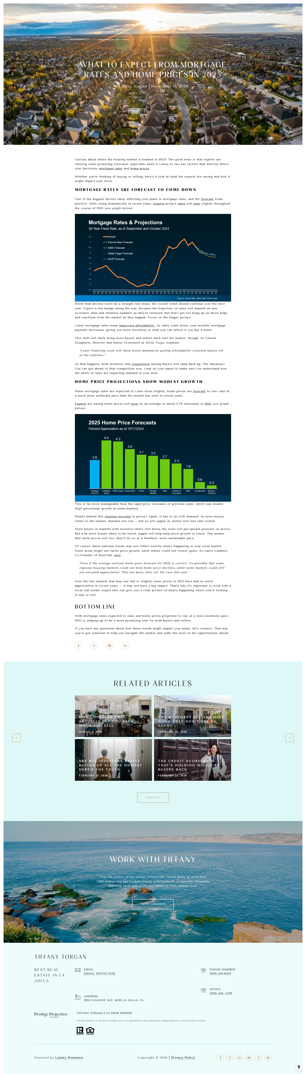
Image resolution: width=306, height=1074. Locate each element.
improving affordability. (137, 325)
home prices (140, 168)
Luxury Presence (69, 1058)
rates (181, 203)
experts (158, 203)
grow (134, 403)
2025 (208, 403)
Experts (80, 403)
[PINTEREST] (268, 1057)
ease (196, 203)
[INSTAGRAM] (229, 1057)
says (117, 555)
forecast (207, 199)
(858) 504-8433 (220, 973)
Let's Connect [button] (153, 904)
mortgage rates (111, 168)
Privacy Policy (183, 1058)
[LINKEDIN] (239, 1057)
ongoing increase (118, 516)
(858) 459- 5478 (221, 993)
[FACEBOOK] (220, 1057)
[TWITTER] (258, 1057)
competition (141, 364)
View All (153, 797)
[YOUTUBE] (249, 1057)
